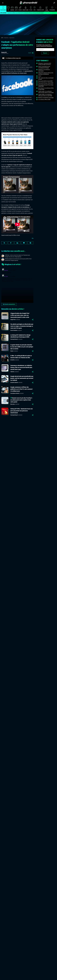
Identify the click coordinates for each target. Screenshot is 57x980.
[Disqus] (17, 285)
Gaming (12, 10)
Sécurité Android (40, 13)
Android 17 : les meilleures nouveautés (44, 70)
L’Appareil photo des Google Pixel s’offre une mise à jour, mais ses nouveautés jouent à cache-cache (19, 315)
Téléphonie (3, 10)
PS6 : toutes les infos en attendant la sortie (46, 78)
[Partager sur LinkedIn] (17, 242)
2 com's (29, 53)
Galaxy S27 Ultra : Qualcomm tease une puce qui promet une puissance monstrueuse (21, 411)
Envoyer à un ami (24, 242)
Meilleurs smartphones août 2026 (45, 97)
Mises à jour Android (17, 13)
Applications (12, 37)
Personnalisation (25, 13)
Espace (20, 10)
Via (32, 238)
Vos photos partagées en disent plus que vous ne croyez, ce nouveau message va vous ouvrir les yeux (21, 326)
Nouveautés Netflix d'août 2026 (45, 81)
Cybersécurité (40, 10)
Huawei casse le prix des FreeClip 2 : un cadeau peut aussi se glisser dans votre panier (21, 400)
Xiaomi (11, 351)
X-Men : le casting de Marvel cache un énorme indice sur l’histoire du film (21, 356)
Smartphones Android (14, 393)
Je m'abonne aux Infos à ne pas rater (13, 58)
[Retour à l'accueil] (28, 2)
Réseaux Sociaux (32, 13)
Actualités (12, 360)
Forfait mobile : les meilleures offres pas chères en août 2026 (45, 95)
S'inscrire (45, 53)
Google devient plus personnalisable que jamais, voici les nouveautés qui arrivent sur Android (21, 378)
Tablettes (12, 371)
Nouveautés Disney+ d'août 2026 (45, 83)
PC (8, 10)
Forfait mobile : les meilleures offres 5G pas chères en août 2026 (46, 92)
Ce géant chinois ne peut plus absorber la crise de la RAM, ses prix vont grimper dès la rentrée (21, 347)
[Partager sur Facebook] (11, 242)
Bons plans (26, 10)
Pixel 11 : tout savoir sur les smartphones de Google (44, 67)
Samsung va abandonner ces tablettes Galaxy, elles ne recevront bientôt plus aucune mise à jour (21, 367)
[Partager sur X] (4, 242)
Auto (16, 10)
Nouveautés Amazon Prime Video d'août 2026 (45, 85)
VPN (34, 10)
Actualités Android (14, 382)
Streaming (52, 10)
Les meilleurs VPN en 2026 (44, 99)
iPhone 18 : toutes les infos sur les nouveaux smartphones (45, 73)
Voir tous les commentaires (9, 304)
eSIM (46, 10)
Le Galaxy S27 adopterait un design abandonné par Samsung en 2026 (20, 336)
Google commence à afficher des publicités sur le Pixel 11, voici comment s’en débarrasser (21, 389)
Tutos (30, 10)
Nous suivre (30, 242)
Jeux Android (10, 13)
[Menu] (2, 2)
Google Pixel (13, 319)
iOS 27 (39, 76)
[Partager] (32, 52)
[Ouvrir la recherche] (54, 2)
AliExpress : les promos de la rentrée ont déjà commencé (44, 64)
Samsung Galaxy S (14, 339)
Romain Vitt (4, 52)
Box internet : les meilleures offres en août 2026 (46, 88)
